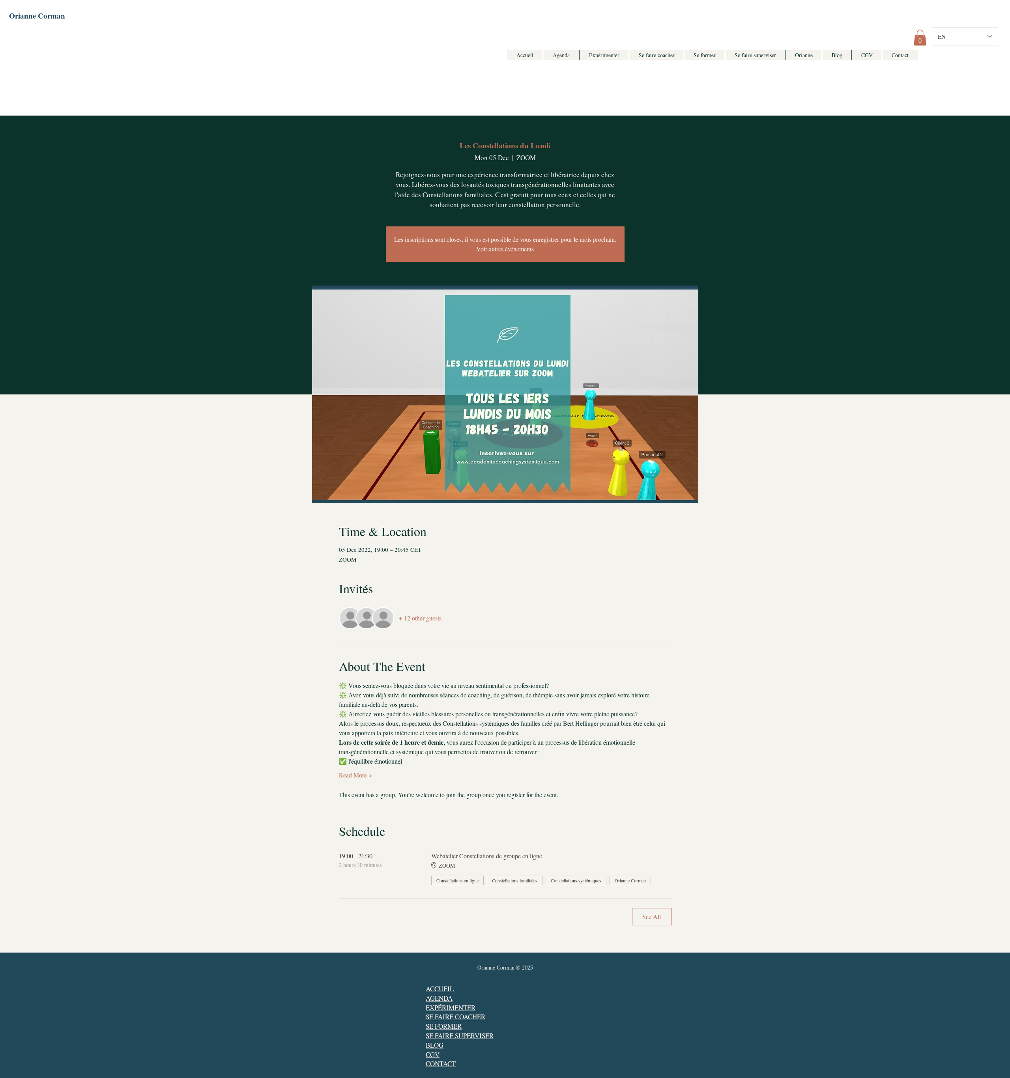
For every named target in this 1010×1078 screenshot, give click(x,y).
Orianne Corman (37, 15)
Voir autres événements (505, 249)
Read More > (355, 775)
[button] (920, 38)
